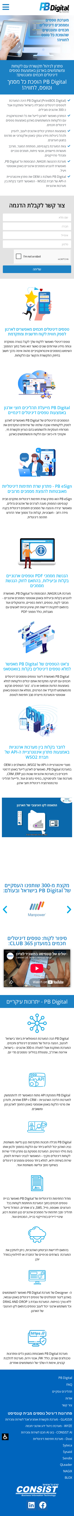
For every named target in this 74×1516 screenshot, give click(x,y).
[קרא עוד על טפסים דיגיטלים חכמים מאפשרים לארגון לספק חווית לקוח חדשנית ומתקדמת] (37, 303)
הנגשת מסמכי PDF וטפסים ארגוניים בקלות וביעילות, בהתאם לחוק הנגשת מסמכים (37, 580)
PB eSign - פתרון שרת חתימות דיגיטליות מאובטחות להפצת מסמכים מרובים (37, 488)
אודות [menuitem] (68, 1398)
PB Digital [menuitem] (65, 1378)
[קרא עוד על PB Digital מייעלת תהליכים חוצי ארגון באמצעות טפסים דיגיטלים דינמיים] (37, 381)
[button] (5, 1436)
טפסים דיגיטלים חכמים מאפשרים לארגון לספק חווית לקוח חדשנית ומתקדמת (37, 331)
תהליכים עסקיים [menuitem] (62, 1391)
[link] (43, 1505)
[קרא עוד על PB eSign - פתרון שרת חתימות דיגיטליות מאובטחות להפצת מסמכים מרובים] (37, 460)
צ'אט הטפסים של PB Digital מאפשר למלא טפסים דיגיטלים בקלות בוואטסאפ (37, 666)
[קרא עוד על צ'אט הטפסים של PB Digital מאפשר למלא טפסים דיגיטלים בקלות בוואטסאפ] (37, 638)
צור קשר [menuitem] (67, 1405)
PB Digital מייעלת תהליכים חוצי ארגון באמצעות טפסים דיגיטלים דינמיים (37, 410)
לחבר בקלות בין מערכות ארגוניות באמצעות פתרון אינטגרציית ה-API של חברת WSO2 (37, 752)
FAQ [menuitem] (69, 1385)
